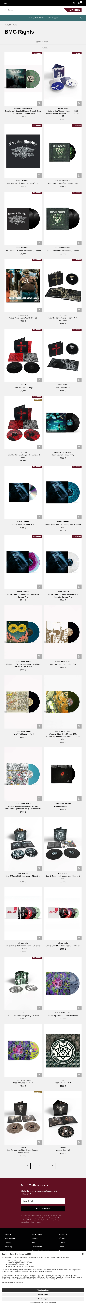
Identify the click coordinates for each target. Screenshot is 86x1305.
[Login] (74, 3)
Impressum (36, 1238)
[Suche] (20, 10)
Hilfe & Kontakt (10, 1238)
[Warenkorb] (79, 3)
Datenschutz (37, 1247)
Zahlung (7, 1242)
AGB (33, 1242)
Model (61, 1247)
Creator (62, 1242)
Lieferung (8, 1247)
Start (6, 25)
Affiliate (62, 1238)
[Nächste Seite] (59, 1166)
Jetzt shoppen (52, 18)
